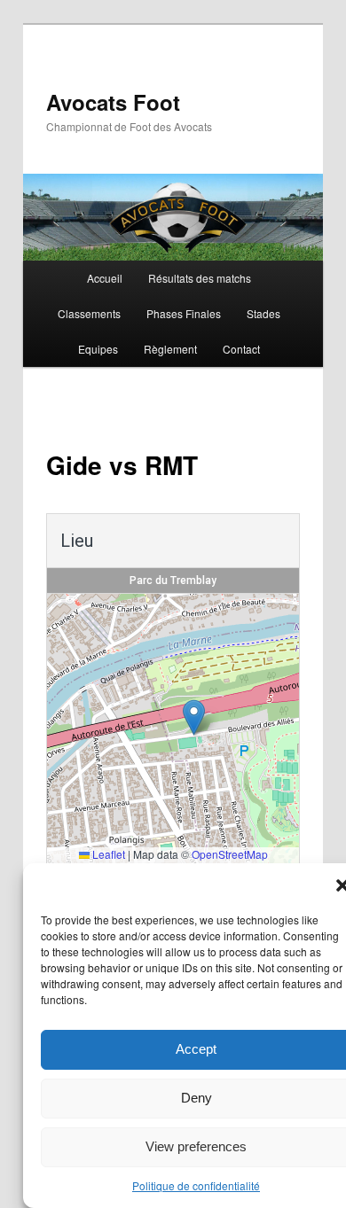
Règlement (170, 348)
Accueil (104, 277)
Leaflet (107, 853)
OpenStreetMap (230, 853)
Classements (89, 313)
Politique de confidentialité (196, 1185)
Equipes (98, 348)
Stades (263, 313)
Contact (241, 348)
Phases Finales (183, 313)
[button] (194, 717)
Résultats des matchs (199, 277)
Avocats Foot (113, 102)
